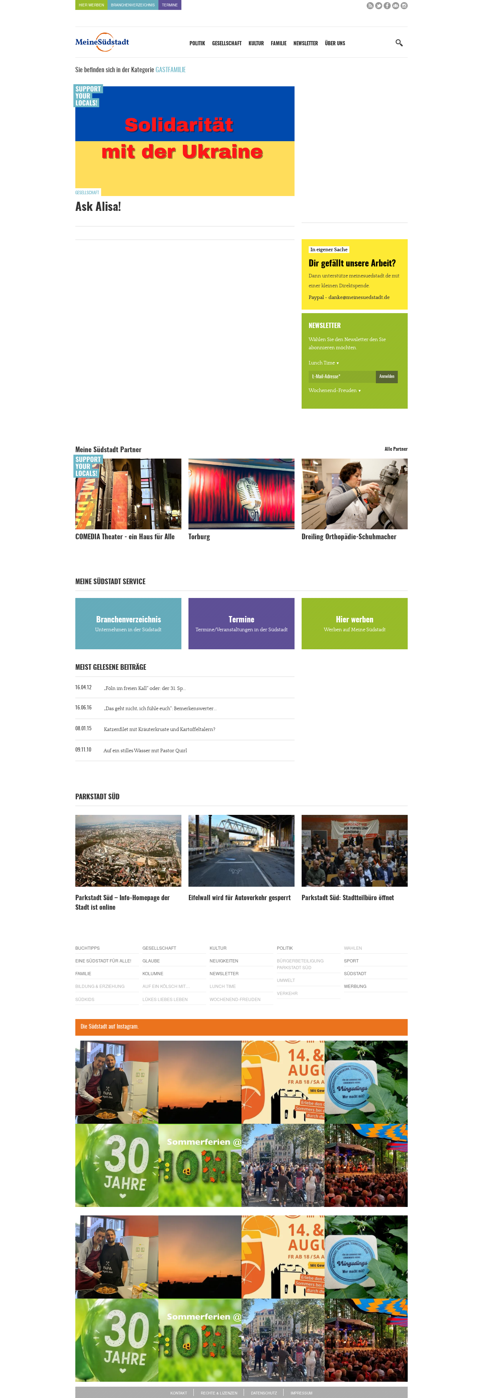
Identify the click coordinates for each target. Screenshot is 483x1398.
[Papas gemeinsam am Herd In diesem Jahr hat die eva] (116, 1082)
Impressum (301, 1393)
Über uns (335, 43)
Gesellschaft (227, 43)
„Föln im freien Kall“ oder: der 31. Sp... (145, 688)
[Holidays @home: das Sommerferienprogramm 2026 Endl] (200, 1165)
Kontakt (178, 1393)
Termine (170, 4)
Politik (197, 43)
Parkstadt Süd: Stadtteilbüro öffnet (348, 898)
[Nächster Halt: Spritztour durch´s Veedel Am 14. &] (283, 1082)
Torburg (199, 537)
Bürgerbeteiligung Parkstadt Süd (300, 963)
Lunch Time (322, 363)
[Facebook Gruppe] (395, 7)
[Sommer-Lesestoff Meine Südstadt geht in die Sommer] (200, 1082)
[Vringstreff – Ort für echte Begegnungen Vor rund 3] (116, 1165)
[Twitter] (378, 7)
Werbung (355, 986)
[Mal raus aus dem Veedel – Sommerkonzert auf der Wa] (366, 1165)
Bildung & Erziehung (99, 986)
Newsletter (305, 43)
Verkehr (287, 993)
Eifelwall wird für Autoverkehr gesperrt (239, 898)
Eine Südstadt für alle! (103, 960)
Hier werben (91, 4)
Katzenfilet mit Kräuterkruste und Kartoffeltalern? (159, 729)
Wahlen (353, 948)
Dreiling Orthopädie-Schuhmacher (349, 537)
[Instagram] (404, 7)
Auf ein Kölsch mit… (166, 986)
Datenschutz (264, 1393)
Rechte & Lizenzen (219, 1393)
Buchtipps (87, 948)
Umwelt (286, 980)
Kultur (256, 43)
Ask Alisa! (98, 207)
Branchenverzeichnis (133, 4)
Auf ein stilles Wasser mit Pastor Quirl (145, 751)
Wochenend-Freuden (333, 390)
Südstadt (355, 973)
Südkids (84, 999)
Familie (278, 43)
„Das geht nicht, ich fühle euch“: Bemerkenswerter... (160, 709)
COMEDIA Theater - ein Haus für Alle (125, 537)
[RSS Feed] (370, 7)
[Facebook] (387, 7)
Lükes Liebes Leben (165, 999)
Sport (351, 960)
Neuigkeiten (224, 960)
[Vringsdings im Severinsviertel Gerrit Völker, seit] (366, 1082)
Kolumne (152, 973)
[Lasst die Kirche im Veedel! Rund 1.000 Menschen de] (283, 1165)
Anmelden (386, 376)
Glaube (151, 960)
